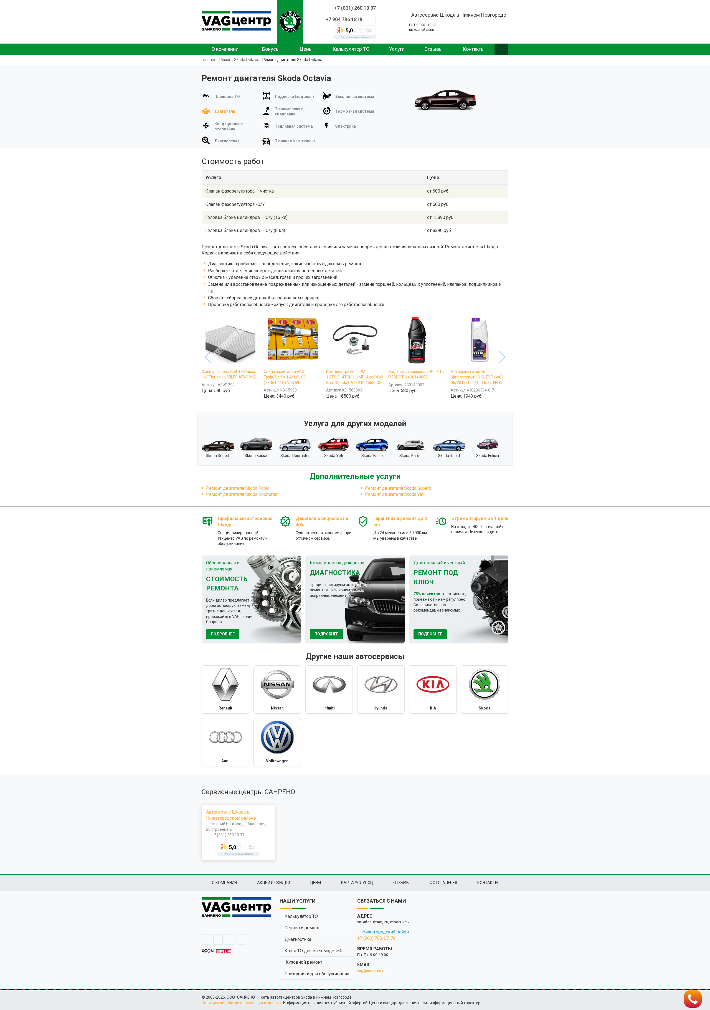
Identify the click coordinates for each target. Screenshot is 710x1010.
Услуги (397, 49)
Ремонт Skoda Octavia (239, 59)
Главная (209, 59)
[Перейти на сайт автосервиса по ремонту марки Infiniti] (329, 689)
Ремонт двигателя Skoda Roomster (242, 494)
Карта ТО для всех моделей (313, 950)
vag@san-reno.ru (371, 970)
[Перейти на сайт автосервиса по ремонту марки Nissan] (277, 689)
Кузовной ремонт (303, 962)
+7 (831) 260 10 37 (355, 8)
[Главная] (236, 21)
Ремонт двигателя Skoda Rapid (238, 488)
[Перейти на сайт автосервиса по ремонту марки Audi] (225, 742)
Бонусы (271, 49)
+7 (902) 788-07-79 (376, 938)
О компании (225, 49)
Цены (306, 49)
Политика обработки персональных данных (242, 1003)
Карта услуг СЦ (357, 882)
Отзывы (433, 49)
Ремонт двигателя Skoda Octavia (292, 59)
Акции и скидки (273, 882)
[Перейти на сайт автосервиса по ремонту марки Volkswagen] (277, 742)
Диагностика (298, 939)
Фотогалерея (443, 882)
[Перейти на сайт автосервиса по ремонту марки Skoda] (484, 689)
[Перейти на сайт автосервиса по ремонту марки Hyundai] (380, 689)
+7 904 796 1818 (344, 19)
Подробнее (223, 634)
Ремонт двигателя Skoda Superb (398, 488)
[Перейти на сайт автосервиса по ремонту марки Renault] (225, 689)
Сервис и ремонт (302, 927)
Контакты (474, 49)
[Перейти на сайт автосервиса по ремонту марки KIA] (432, 689)
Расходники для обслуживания (317, 973)
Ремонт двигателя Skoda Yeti (395, 494)
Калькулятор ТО (351, 49)
